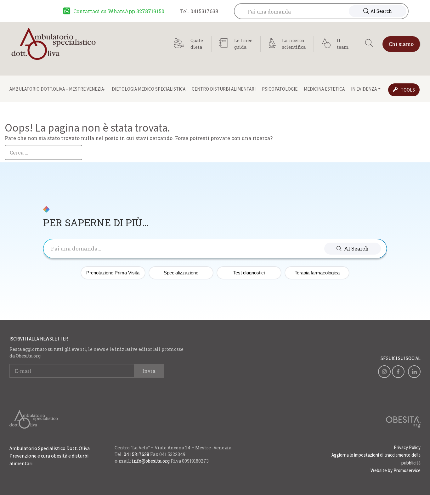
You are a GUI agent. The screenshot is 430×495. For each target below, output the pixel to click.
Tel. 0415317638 (199, 11)
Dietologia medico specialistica (148, 89)
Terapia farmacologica (317, 272)
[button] (352, 249)
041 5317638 (136, 454)
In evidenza (364, 89)
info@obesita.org (151, 461)
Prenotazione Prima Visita (112, 272)
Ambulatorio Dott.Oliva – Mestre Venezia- (57, 89)
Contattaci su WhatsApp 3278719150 (118, 11)
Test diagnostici (249, 272)
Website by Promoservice (396, 470)
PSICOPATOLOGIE (279, 89)
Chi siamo (401, 44)
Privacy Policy (407, 447)
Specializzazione (181, 272)
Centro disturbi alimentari (224, 89)
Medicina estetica (324, 89)
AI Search (381, 11)
